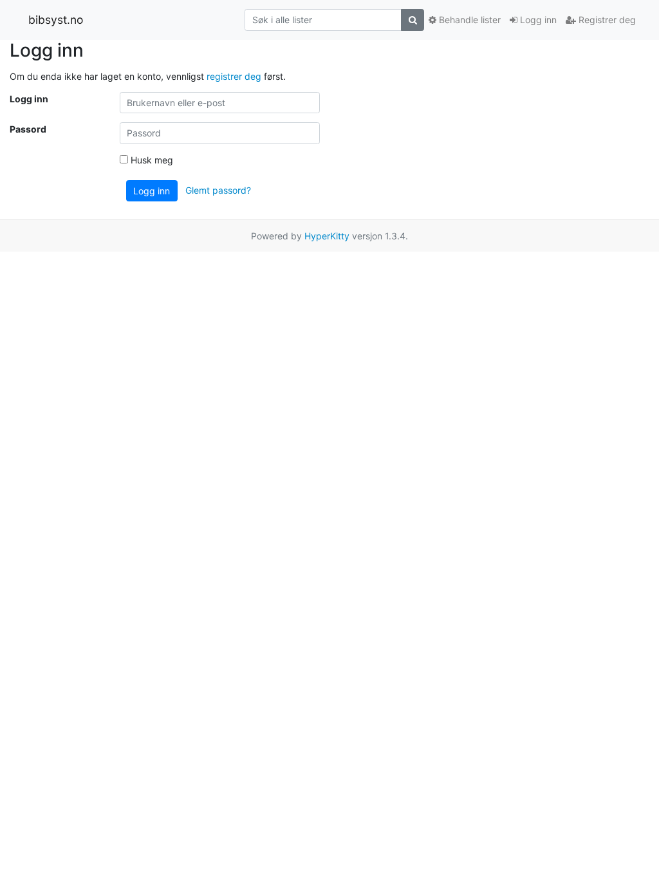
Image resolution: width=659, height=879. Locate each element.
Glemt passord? (218, 189)
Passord (28, 129)
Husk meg (150, 159)
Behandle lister (468, 19)
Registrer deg (606, 19)
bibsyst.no (55, 19)
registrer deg (234, 76)
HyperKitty (326, 235)
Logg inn (537, 19)
